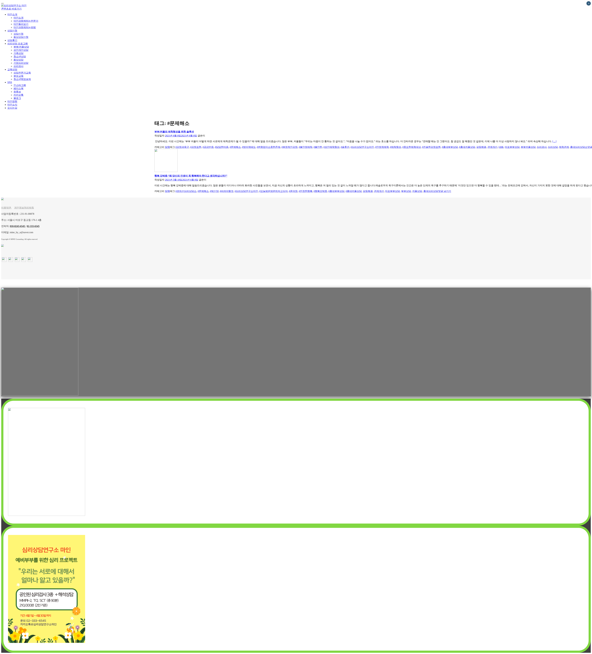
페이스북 (18, 88)
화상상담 (18, 59)
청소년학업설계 (22, 79)
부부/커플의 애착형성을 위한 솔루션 (174, 131)
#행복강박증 (320, 191)
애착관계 (564, 147)
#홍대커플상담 (467, 147)
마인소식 (12, 104)
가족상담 (18, 53)
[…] (554, 141)
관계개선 (492, 147)
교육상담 (12, 69)
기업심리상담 (21, 63)
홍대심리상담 (430, 191)
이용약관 (6, 207)
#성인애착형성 (331, 147)
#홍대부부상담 (450, 147)
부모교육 (18, 76)
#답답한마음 (221, 147)
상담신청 (12, 30)
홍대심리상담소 (578, 147)
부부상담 (406, 191)
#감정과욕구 (182, 147)
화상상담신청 (21, 37)
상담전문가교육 (22, 72)
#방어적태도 (249, 147)
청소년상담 (20, 56)
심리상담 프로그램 (17, 43)
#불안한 (318, 147)
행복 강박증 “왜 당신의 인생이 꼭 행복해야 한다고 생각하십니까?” (190, 175)
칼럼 (167, 147)
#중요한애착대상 (411, 147)
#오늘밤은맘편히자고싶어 (273, 191)
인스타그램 (20, 85)
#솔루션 (345, 147)
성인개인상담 (21, 50)
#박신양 (214, 191)
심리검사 (18, 66)
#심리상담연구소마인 (362, 147)
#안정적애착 (382, 147)
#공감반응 (208, 147)
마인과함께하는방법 (25, 27)
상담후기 (12, 40)
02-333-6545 (33, 226)
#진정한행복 (305, 191)
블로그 (17, 98)
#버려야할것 (226, 191)
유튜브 (17, 91)
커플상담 (417, 191)
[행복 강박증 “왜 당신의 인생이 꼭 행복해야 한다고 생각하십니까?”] (166, 171)
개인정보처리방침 (24, 207)
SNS (9, 82)
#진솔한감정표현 (431, 147)
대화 (501, 147)
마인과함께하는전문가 (26, 21)
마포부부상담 (512, 147)
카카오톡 (18, 95)
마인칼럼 (12, 101)
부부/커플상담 (21, 46)
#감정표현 (195, 147)
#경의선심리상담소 (185, 191)
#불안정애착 (305, 147)
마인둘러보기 (21, 24)
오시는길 (12, 108)
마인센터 (211, 135)
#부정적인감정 (290, 147)
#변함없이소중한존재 (268, 147)
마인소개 (12, 14)
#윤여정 (293, 191)
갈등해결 (481, 147)
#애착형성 (395, 147)
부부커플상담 (528, 147)
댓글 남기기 (444, 191)
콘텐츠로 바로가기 (11, 8)
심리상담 (553, 147)
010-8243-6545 (18, 226)
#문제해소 (235, 147)
